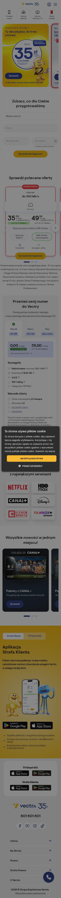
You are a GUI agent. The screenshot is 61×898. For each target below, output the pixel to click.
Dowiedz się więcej (45, 451)
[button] (30, 466)
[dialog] (31, 449)
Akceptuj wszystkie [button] (31, 458)
